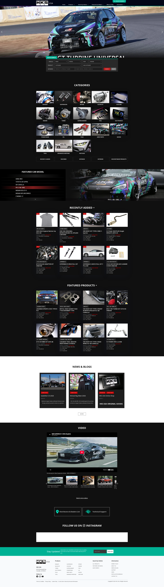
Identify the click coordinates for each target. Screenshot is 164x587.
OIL (79, 570)
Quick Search (96, 568)
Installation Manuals (117, 574)
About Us (113, 566)
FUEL (79, 568)
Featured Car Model (98, 566)
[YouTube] (43, 576)
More (82, 414)
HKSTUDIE (80, 574)
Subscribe (110, 551)
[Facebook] (37, 576)
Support (113, 570)
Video (112, 572)
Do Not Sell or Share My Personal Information (68, 581)
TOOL (56, 574)
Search (107, 69)
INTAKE (80, 564)
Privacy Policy (48, 581)
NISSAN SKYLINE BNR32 (113, 200)
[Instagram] (40, 576)
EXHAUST (57, 564)
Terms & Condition (40, 581)
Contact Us (114, 576)
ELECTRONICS (58, 570)
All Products (96, 563)
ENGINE (80, 566)
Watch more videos (82, 498)
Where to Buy (114, 563)
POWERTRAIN (70, 570)
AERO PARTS (69, 572)
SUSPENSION (69, 564)
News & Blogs (114, 568)
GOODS (80, 572)
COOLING (69, 566)
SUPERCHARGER (70, 568)
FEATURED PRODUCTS (81, 285)
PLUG (56, 572)
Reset (113, 69)
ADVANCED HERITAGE (71, 574)
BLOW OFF (57, 566)
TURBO (56, 568)
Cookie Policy (54, 581)
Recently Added (81, 207)
